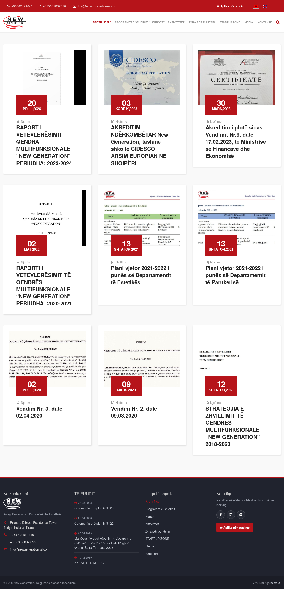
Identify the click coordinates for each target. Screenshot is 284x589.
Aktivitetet (176, 22)
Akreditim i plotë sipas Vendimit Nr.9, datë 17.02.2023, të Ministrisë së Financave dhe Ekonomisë (235, 141)
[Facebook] (220, 514)
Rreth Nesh (101, 22)
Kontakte (265, 22)
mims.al (275, 583)
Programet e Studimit (131, 22)
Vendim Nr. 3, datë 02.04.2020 (39, 412)
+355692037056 (54, 6)
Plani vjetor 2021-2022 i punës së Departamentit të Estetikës (141, 275)
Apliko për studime (232, 6)
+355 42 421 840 (21, 534)
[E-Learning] (241, 514)
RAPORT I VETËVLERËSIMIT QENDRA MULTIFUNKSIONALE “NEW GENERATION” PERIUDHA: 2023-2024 (44, 145)
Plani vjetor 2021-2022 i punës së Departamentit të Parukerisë (235, 275)
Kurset (157, 22)
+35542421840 (22, 6)
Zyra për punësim (202, 22)
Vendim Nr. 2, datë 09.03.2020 (134, 412)
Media (249, 22)
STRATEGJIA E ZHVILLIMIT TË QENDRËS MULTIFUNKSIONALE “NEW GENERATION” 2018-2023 (232, 426)
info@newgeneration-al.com (97, 6)
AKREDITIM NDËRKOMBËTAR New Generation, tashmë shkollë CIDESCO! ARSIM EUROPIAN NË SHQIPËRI (139, 145)
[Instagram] (231, 514)
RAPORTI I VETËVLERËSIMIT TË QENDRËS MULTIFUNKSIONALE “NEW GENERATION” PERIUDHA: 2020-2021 (44, 285)
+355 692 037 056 (22, 542)
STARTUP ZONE (230, 22)
